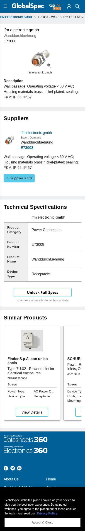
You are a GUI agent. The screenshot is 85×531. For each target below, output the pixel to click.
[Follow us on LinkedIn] (19, 469)
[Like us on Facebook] (6, 469)
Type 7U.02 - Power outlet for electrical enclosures (30, 371)
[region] (42, 509)
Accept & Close (42, 522)
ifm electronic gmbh (36, 133)
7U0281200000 (17, 378)
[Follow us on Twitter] (12, 469)
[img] (69, 6)
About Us (11, 479)
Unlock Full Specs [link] (42, 292)
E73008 (27, 148)
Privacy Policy (47, 513)
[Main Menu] (6, 6)
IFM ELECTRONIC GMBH (16, 17)
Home (51, 479)
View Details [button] (32, 412)
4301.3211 (73, 374)
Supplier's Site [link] (21, 178)
